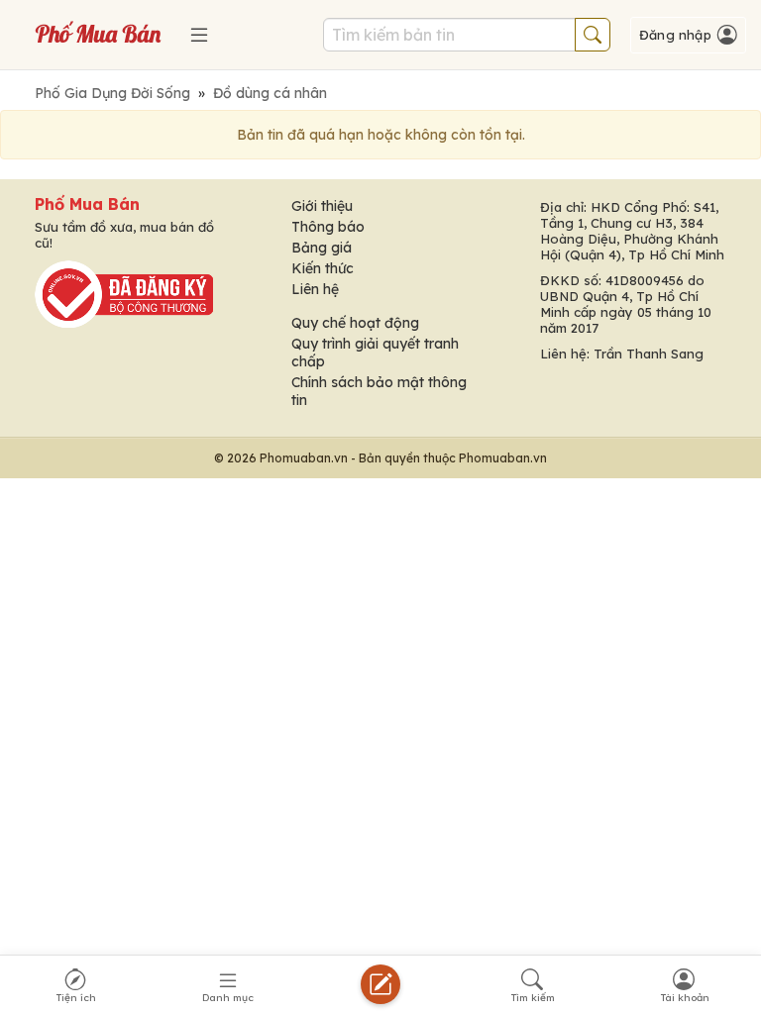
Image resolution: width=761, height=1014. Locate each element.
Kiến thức (322, 268)
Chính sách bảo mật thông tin (379, 391)
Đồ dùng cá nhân (270, 93)
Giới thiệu (322, 206)
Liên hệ (315, 289)
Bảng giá (321, 247)
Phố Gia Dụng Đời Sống (112, 93)
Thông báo (328, 227)
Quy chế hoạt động (355, 323)
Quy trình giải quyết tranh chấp (375, 352)
